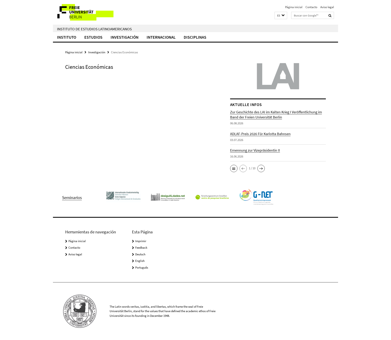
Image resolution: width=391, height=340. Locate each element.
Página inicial (293, 7)
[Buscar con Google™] (330, 15)
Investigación (124, 37)
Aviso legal (327, 7)
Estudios (93, 37)
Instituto (66, 37)
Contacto (311, 7)
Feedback (141, 247)
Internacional (161, 37)
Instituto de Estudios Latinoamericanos (94, 28)
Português (141, 267)
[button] (281, 15)
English (140, 261)
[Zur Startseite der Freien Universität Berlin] (87, 12)
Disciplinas (195, 37)
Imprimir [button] (140, 241)
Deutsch (140, 254)
